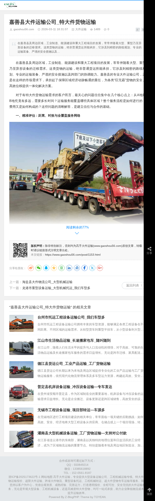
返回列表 (132, 285)
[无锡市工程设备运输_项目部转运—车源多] (21, 416)
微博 (31, 268)
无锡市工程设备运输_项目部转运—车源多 (71, 410)
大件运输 (81, 29)
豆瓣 (62, 268)
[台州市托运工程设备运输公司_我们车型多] (21, 323)
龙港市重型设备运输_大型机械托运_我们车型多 (56, 288)
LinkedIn (69, 268)
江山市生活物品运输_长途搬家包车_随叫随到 (74, 340)
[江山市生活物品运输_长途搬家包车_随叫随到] (21, 346)
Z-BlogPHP (72, 497)
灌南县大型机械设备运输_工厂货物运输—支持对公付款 (82, 433)
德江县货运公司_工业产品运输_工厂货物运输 (74, 364)
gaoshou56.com (24, 29)
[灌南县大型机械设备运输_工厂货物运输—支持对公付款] (21, 439)
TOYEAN (100, 497)
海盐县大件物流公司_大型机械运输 (47, 282)
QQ (46, 268)
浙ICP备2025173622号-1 (24, 476)
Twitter (92, 268)
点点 (77, 268)
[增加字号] (138, 30)
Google (100, 268)
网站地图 (46, 476)
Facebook (85, 268)
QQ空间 (54, 268)
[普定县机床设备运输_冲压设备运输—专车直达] (21, 392)
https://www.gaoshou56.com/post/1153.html (73, 254)
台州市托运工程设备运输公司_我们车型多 (71, 317)
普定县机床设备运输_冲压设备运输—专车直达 (75, 387)
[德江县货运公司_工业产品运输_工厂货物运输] (21, 369)
